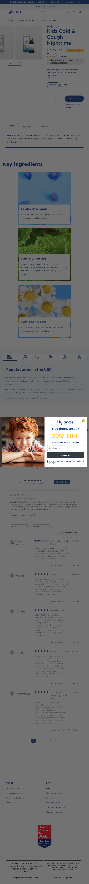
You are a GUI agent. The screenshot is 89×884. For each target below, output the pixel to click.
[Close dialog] (83, 421)
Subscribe (65, 455)
